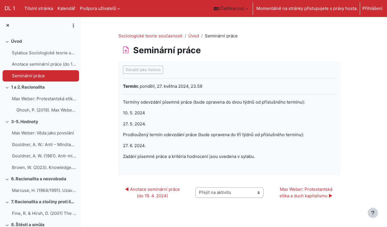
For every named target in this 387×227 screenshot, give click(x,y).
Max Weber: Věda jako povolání (43, 133)
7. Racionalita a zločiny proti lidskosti (43, 201)
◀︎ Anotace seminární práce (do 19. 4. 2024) (153, 192)
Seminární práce (28, 75)
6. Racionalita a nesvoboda (38, 178)
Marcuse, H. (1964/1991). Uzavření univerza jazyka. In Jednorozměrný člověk (44, 190)
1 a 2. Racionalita (28, 87)
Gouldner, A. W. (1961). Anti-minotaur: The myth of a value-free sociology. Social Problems (44, 156)
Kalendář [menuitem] (66, 8)
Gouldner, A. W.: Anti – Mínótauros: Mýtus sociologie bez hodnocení (44, 144)
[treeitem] (40, 59)
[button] (231, 8)
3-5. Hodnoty (24, 121)
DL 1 (10, 8)
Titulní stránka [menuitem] (38, 8)
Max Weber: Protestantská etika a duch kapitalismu (44, 98)
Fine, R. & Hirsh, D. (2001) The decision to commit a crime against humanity (44, 213)
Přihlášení (372, 8)
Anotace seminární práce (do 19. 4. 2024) (44, 64)
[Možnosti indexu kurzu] (73, 25)
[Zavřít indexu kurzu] (7, 25)
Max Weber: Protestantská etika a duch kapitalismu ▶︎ (306, 192)
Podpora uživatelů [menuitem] (98, 8)
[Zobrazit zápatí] (373, 213)
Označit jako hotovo (143, 69)
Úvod (16, 41)
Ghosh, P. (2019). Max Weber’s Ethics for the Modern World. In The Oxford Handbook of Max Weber (46, 110)
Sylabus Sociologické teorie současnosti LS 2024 (44, 52)
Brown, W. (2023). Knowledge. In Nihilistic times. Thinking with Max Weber (44, 167)
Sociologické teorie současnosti (150, 35)
